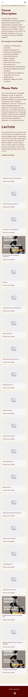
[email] (15, 693)
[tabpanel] (14, 78)
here (4, 151)
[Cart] (25, 2)
